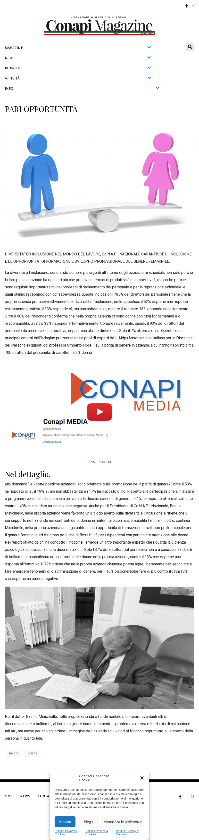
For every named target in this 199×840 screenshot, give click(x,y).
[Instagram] (193, 5)
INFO (9, 88)
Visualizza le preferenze (123, 822)
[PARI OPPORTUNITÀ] (99, 182)
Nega (88, 822)
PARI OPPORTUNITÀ (41, 108)
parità (32, 753)
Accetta (65, 822)
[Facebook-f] (186, 5)
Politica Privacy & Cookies (66, 833)
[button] (142, 778)
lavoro (14, 753)
